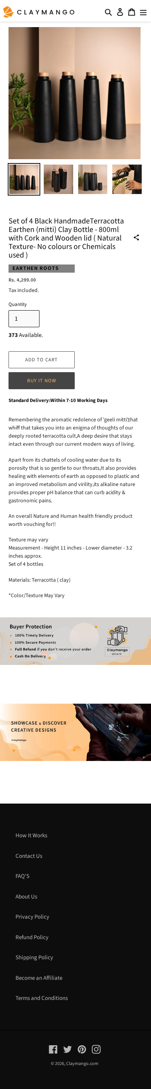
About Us (26, 897)
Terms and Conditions (41, 998)
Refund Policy (31, 937)
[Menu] (143, 12)
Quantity (18, 304)
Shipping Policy (34, 957)
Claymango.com (82, 1063)
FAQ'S (22, 876)
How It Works (31, 835)
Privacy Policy (32, 917)
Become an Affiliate (38, 978)
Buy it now (41, 380)
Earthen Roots (35, 268)
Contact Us (28, 856)
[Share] (136, 237)
